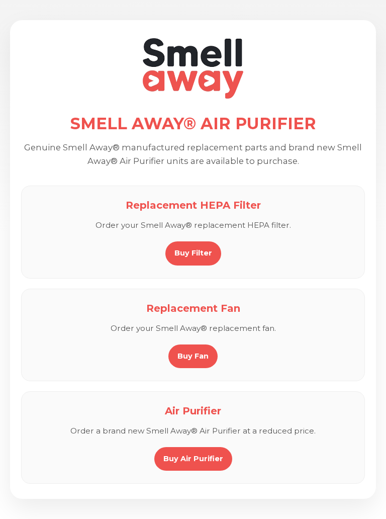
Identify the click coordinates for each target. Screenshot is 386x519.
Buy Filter (193, 252)
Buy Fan (193, 356)
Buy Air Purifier (193, 458)
